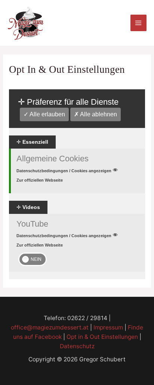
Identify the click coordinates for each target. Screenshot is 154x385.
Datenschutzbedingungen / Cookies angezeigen (63, 170)
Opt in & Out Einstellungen (102, 336)
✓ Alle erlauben (44, 114)
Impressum (108, 327)
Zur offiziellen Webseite (39, 180)
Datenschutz (77, 346)
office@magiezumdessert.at (50, 327)
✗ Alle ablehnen (95, 114)
